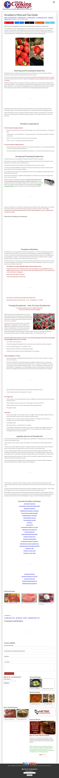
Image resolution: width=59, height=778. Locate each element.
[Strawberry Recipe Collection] (12, 597)
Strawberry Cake (29, 548)
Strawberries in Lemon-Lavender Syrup (29, 543)
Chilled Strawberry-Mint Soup (29, 515)
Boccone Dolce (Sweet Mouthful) (29, 513)
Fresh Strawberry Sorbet (29, 520)
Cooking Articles (22, 17)
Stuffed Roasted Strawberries (29, 581)
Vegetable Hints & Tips (34, 617)
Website (6, 656)
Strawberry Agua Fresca (29, 536)
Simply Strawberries (29, 532)
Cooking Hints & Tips (41, 17)
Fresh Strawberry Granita (29, 517)
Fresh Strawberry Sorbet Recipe (28, 603)
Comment (7, 662)
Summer (25, 617)
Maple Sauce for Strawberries (29, 529)
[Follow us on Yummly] (35, 764)
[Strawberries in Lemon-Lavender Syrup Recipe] (46, 597)
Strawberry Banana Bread (29, 539)
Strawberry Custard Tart (29, 550)
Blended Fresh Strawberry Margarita (29, 510)
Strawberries (19, 617)
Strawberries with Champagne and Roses (29, 546)
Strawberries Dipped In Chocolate (29, 541)
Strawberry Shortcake (29, 578)
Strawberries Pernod (29, 574)
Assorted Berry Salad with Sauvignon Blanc (29, 506)
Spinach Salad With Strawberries (29, 534)
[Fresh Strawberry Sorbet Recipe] (29, 597)
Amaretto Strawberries (29, 503)
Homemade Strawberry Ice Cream (29, 527)
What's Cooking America (10, 17)
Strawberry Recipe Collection (10, 603)
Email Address (7, 679)
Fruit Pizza (29, 522)
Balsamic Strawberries (29, 508)
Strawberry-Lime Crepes (29, 553)
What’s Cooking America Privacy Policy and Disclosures (40, 765)
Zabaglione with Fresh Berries (29, 583)
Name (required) (8, 645)
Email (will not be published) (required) (14, 651)
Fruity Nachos (29, 525)
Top (55, 774)
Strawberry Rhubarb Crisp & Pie (29, 576)
